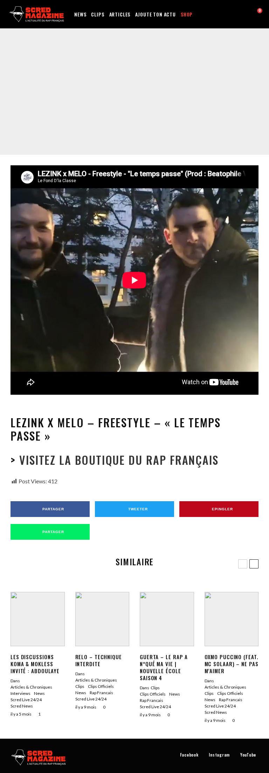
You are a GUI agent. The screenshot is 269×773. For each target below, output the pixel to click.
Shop (187, 14)
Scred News (22, 706)
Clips (97, 14)
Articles (120, 14)
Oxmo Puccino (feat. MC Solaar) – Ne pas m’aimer (231, 663)
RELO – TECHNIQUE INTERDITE (98, 660)
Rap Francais (138, 81)
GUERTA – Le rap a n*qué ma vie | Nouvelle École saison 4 (164, 667)
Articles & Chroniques (31, 687)
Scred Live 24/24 (169, 81)
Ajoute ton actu (155, 14)
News (80, 14)
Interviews (20, 693)
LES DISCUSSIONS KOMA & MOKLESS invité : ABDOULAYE (35, 663)
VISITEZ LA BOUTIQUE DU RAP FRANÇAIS (117, 459)
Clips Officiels (110, 81)
